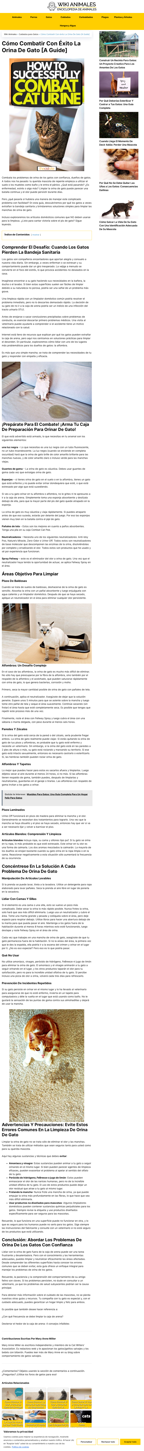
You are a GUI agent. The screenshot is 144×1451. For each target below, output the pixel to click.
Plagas (105, 17)
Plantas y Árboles (123, 17)
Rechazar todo (108, 1442)
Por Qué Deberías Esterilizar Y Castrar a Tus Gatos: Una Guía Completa (116, 104)
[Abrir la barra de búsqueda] (83, 25)
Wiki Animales (10, 34)
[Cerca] (141, 1430)
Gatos (49, 17)
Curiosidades (86, 17)
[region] (72, 1439)
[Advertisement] (118, 339)
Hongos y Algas (68, 25)
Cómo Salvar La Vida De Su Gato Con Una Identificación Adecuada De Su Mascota (118, 226)
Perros (33, 17)
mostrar (35, 235)
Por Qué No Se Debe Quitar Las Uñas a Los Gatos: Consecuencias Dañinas (118, 187)
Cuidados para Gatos (28, 34)
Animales (17, 17)
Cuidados (65, 17)
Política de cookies (20, 1447)
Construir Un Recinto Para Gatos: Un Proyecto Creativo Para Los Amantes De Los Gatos (118, 64)
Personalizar (86, 1442)
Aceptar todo (130, 1442)
